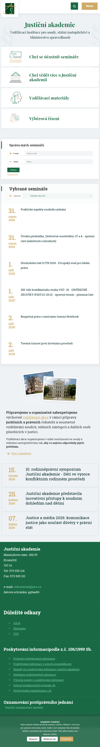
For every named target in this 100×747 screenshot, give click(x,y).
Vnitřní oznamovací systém (24, 707)
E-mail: (16, 153)
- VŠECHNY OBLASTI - (37, 196)
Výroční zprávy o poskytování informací (38, 680)
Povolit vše (66, 739)
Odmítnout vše (49, 739)
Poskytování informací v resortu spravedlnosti (42, 664)
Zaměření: (17, 196)
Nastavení (33, 739)
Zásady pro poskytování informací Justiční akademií (46, 669)
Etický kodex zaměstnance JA (32, 690)
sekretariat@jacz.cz (27, 587)
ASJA (16, 623)
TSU (16, 633)
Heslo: (16, 162)
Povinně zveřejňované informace (34, 658)
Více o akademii (21, 453)
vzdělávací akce (36, 417)
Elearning (19, 628)
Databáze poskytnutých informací (34, 674)
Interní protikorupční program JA (34, 685)
